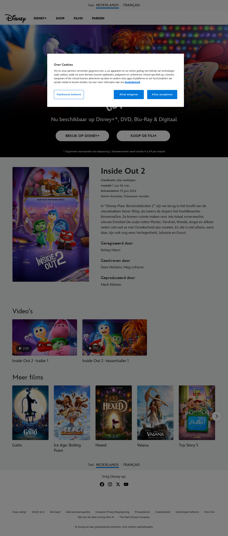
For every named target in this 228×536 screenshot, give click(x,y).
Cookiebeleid (132, 82)
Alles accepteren (162, 94)
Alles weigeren (129, 94)
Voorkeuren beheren (69, 94)
